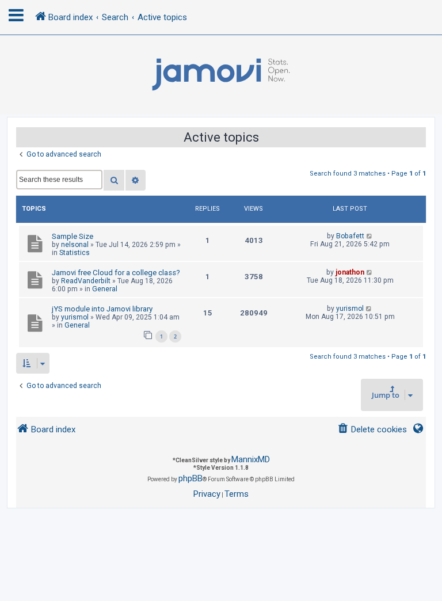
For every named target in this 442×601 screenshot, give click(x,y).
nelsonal (75, 245)
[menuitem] (372, 430)
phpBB (190, 478)
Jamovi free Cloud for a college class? (116, 272)
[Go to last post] (370, 236)
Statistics (74, 253)
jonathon (350, 272)
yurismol (75, 317)
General (104, 289)
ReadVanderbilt (85, 281)
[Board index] (221, 75)
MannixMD (250, 459)
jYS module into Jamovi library (102, 309)
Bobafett (350, 236)
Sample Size (72, 236)
